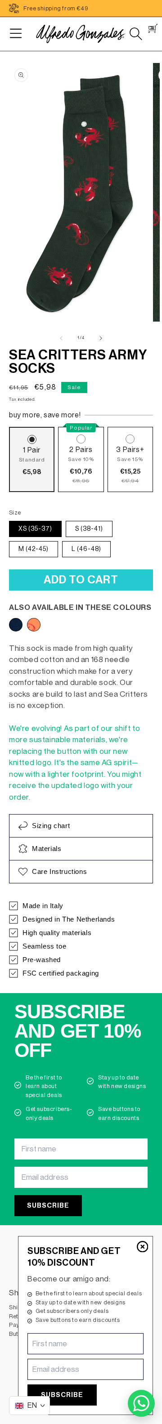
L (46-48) (86, 549)
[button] (16, 34)
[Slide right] (101, 338)
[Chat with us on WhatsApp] (141, 1403)
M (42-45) (33, 549)
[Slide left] (61, 338)
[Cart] (153, 28)
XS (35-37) (35, 529)
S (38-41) (89, 529)
